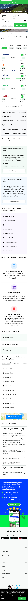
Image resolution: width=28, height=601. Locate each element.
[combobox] (8, 17)
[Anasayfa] (1, 32)
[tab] (6, 11)
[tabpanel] (14, 21)
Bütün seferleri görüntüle (13, 106)
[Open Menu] (15, 3)
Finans (3, 562)
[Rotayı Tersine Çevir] (14, 16)
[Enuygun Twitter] (14, 532)
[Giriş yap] (12, 3)
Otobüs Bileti (5, 32)
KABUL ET (22, 598)
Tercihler (3, 598)
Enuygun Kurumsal (6, 570)
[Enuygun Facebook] (8, 532)
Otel (3, 547)
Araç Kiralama (5, 555)
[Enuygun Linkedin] (17, 532)
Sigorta (3, 566)
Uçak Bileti (4, 544)
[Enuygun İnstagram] (11, 532)
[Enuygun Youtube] (20, 532)
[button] (14, 416)
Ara (22, 55)
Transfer (4, 558)
